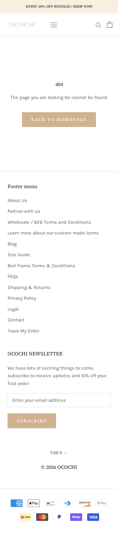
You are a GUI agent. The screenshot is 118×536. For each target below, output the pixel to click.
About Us (17, 200)
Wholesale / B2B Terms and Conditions (49, 222)
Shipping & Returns (29, 287)
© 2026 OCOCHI (59, 467)
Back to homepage (59, 119)
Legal (13, 309)
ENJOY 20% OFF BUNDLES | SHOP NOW (59, 6)
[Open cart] (109, 24)
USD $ (56, 452)
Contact (16, 320)
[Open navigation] (54, 24)
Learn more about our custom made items (53, 233)
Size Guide (19, 254)
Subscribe (32, 421)
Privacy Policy (22, 298)
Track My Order (23, 331)
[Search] (98, 24)
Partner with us (24, 211)
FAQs (13, 276)
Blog (12, 244)
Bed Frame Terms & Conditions (41, 265)
